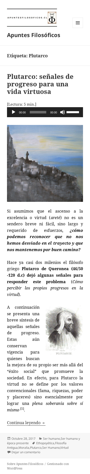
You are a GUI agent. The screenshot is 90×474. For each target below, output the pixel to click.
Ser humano (51, 438)
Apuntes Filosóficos (33, 35)
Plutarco (36, 447)
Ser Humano (51, 447)
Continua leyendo (26, 422)
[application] (45, 112)
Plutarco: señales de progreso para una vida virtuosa (40, 84)
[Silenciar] (62, 112)
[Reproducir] (13, 112)
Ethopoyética (45, 443)
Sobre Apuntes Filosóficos (25, 464)
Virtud (64, 447)
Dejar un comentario (26, 452)
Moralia (23, 447)
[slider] (73, 111)
